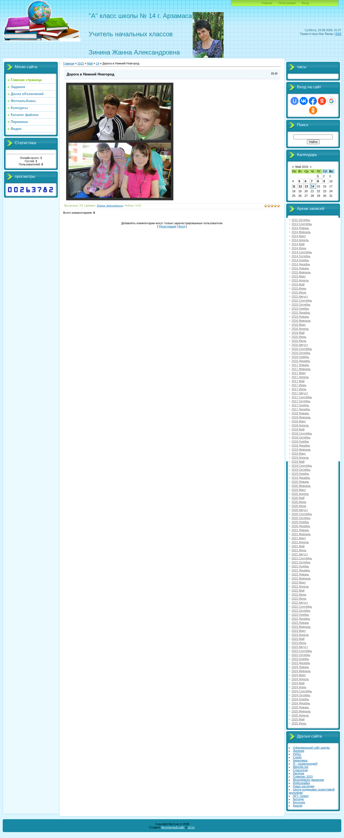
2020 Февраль (301, 485)
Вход (305, 3)
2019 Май (298, 461)
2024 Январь (300, 667)
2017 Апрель (300, 377)
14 (312, 186)
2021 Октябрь (301, 562)
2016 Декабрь (301, 360)
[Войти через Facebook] (313, 101)
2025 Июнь (299, 723)
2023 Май (298, 638)
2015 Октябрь (301, 304)
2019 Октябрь (301, 469)
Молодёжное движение (308, 779)
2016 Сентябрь (302, 348)
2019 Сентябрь (302, 465)
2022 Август (300, 602)
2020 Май (298, 497)
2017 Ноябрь (300, 405)
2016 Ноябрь (300, 356)
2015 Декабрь (301, 312)
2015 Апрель (300, 280)
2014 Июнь (299, 248)
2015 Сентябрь (302, 300)
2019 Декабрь (301, 477)
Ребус (297, 754)
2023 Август (300, 646)
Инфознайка (301, 783)
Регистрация (287, 3)
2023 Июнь (299, 642)
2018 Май (298, 429)
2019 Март (299, 453)
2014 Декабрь (301, 264)
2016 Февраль (301, 320)
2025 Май (298, 719)
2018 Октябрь (301, 437)
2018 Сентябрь (302, 433)
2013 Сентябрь (302, 224)
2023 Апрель (300, 634)
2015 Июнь (299, 288)
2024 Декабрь (301, 703)
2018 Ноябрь (300, 441)
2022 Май (298, 590)
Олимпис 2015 (303, 776)
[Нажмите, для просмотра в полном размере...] (119, 199)
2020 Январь (300, 481)
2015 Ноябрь (300, 308)
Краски (297, 805)
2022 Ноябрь (300, 614)
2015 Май (298, 284)
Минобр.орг (301, 766)
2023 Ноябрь (300, 659)
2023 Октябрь (301, 654)
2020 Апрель (300, 493)
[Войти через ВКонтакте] (304, 101)
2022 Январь (300, 574)
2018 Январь (300, 413)
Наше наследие (303, 786)
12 (300, 186)
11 (293, 186)
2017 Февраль (301, 369)
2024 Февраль (301, 671)
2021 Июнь (299, 550)
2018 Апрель (300, 425)
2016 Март (299, 324)
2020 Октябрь (301, 518)
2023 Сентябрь (302, 650)
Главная (266, 3)
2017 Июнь (299, 385)
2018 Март (299, 421)
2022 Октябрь (301, 610)
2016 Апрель (300, 328)
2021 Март (299, 538)
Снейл (297, 757)
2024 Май (298, 683)
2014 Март (299, 236)
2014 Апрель (300, 240)
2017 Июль (299, 389)
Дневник (298, 750)
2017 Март (299, 373)
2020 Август (300, 509)
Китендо (298, 799)
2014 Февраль (301, 232)
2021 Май (298, 546)
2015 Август (300, 296)
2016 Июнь (299, 336)
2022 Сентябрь (302, 606)
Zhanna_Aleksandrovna (110, 205)
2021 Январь (300, 530)
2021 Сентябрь (302, 558)
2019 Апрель (300, 457)
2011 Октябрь (301, 220)
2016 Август (300, 344)
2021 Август (300, 554)
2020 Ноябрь (300, 522)
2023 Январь (300, 622)
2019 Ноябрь (300, 473)
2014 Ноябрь (300, 260)
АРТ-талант (301, 795)
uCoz (191, 827)
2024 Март (299, 675)
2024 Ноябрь (300, 699)
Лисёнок (298, 773)
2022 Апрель (300, 586)
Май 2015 (301, 166)
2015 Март (299, 276)
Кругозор (299, 802)
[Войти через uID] (295, 101)
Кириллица (300, 760)
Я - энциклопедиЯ (305, 763)
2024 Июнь (299, 687)
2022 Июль (299, 598)
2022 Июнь (299, 594)
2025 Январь (300, 707)
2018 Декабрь (301, 445)
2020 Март (299, 489)
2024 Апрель (300, 679)
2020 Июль (299, 505)
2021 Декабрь (301, 570)
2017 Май (298, 381)
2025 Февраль (301, 711)
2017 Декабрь (301, 409)
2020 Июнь (299, 501)
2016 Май (298, 332)
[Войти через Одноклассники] (313, 110)
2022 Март (299, 582)
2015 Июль (299, 292)
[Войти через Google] (331, 101)
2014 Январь (300, 228)
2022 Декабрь (301, 618)
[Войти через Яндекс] (322, 101)
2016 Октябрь (301, 352)
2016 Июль (299, 340)
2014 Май (298, 244)
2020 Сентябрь (302, 514)
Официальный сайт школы (311, 747)
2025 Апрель (300, 715)
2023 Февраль (301, 626)
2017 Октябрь (301, 401)
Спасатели (300, 770)
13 (306, 186)
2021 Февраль (301, 534)
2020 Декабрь (301, 526)
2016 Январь (300, 316)
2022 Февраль (301, 578)
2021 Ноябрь (300, 566)
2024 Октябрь (301, 695)
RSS (338, 33)
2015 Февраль (301, 272)
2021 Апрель (300, 542)
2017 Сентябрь (302, 397)
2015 (80, 63)
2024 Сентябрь (302, 691)
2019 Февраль (301, 449)
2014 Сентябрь (302, 252)
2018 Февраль (301, 417)
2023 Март (299, 630)
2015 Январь (300, 268)
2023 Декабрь (301, 663)
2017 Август (300, 393)
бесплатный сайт (173, 827)
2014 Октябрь (301, 256)
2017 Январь (300, 365)
